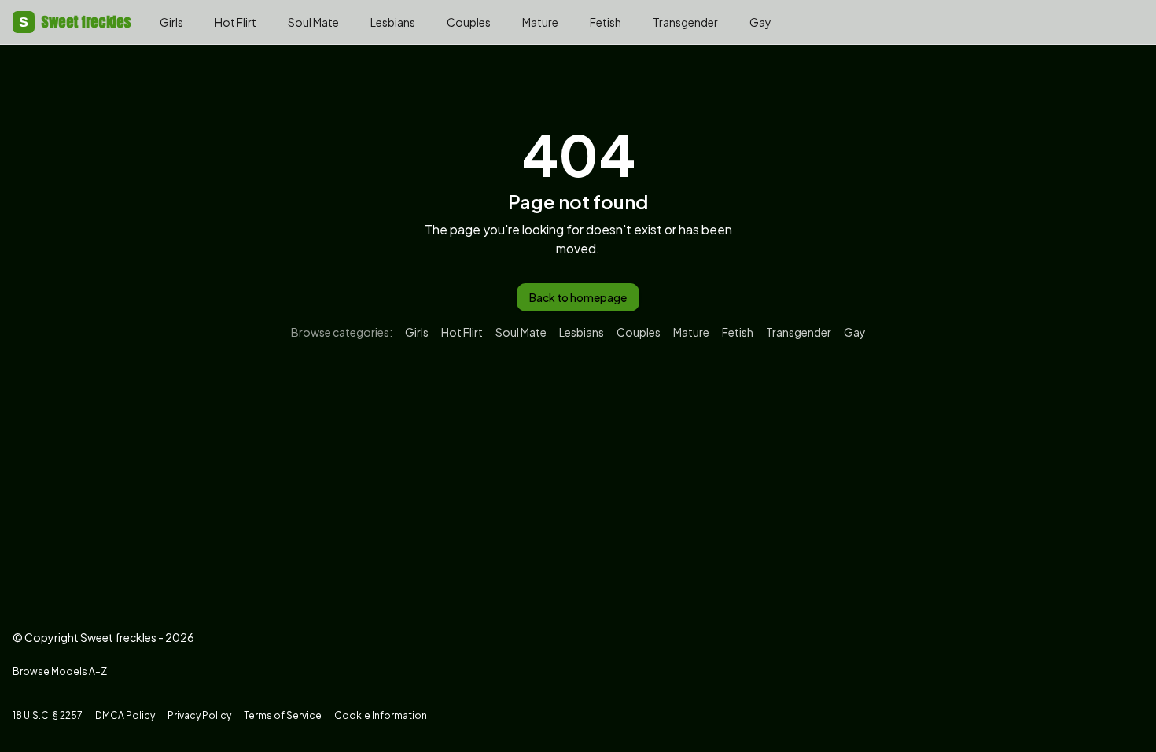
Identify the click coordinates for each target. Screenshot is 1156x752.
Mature (540, 22)
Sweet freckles (75, 21)
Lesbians (392, 22)
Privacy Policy (199, 715)
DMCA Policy (125, 715)
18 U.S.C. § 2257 (48, 715)
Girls (171, 22)
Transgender (685, 22)
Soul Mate (313, 22)
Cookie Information (380, 715)
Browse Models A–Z (60, 671)
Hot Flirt (235, 22)
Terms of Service (283, 715)
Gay (760, 22)
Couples (469, 22)
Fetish (605, 22)
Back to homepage (578, 297)
